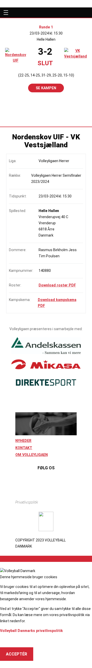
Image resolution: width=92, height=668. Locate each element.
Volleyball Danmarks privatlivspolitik (31, 631)
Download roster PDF (57, 285)
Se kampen (46, 88)
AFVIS (11, 640)
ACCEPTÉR (16, 654)
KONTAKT (23, 448)
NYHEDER (23, 441)
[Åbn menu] (5, 12)
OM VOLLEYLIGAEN (31, 455)
